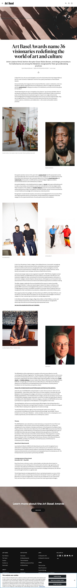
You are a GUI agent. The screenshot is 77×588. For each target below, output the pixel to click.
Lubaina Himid (22, 87)
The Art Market (24, 560)
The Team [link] (4, 558)
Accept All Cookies (57, 584)
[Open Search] (66, 3)
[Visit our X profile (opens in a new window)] (62, 555)
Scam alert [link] (5, 565)
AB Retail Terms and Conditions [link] (46, 572)
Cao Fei (45, 184)
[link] (9, 3)
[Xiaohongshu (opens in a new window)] (58, 558)
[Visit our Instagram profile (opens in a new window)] (58, 555)
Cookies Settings (57, 576)
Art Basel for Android (43, 558)
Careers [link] (4, 560)
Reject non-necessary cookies (57, 580)
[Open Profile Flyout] (69, 3)
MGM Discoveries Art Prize (27, 563)
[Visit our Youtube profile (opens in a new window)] (67, 555)
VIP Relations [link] (5, 572)
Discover (38, 510)
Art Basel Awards (24, 558)
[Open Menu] (2, 3)
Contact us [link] (5, 563)
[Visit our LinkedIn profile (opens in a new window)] (65, 555)
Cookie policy (42, 586)
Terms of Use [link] (41, 565)
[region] (38, 580)
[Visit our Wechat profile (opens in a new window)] (70, 555)
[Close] (74, 580)
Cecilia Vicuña (18, 180)
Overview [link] (22, 555)
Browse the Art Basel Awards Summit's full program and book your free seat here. (35, 388)
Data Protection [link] (42, 568)
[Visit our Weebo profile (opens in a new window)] (72, 555)
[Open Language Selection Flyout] (74, 3)
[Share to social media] (38, 72)
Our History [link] (5, 555)
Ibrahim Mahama (37, 187)
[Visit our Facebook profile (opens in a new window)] (60, 555)
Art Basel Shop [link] (24, 565)
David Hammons (53, 178)
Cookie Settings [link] (42, 570)
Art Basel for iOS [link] (42, 555)
